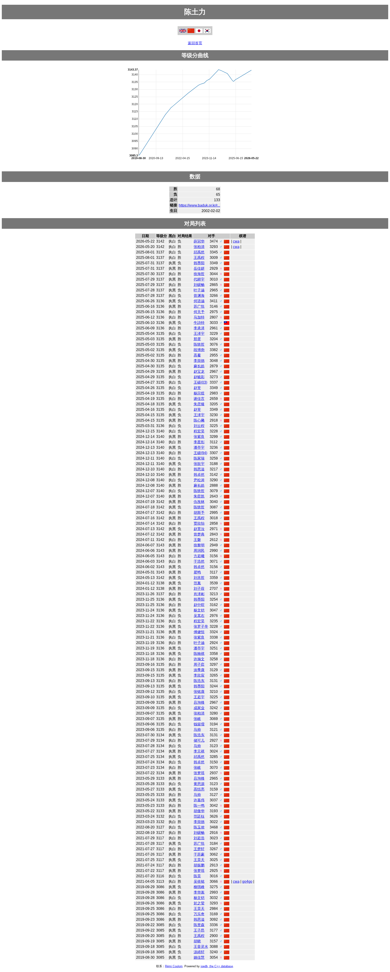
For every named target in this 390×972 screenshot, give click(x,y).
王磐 (197, 540)
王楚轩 (199, 849)
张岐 (197, 719)
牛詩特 (199, 323)
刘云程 (199, 426)
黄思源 (199, 784)
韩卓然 (199, 475)
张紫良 (199, 437)
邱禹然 (199, 252)
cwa (236, 241)
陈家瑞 (199, 458)
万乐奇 (199, 914)
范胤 (197, 583)
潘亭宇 (199, 447)
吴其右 (199, 616)
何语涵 (199, 301)
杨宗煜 (199, 393)
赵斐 (197, 388)
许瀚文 (199, 659)
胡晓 (197, 941)
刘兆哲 (199, 578)
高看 (197, 355)
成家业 (199, 708)
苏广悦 (199, 306)
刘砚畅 (199, 285)
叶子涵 (199, 290)
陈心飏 (199, 420)
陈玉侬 (199, 827)
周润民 (199, 550)
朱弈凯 (199, 496)
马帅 (197, 729)
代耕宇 (199, 279)
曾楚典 (199, 534)
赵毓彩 (199, 377)
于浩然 (199, 561)
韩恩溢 (199, 469)
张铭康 (199, 692)
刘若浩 (199, 838)
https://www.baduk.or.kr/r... (199, 205)
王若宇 (199, 697)
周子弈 (199, 664)
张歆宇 (199, 464)
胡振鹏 (199, 865)
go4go (247, 881)
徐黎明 (199, 545)
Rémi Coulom (174, 966)
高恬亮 (199, 789)
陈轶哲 (199, 344)
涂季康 (199, 670)
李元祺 (199, 751)
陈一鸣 (199, 805)
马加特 (199, 317)
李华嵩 (199, 892)
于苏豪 (199, 854)
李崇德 (199, 361)
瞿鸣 (197, 572)
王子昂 (199, 930)
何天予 (199, 312)
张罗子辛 (201, 626)
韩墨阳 (199, 263)
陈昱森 (199, 925)
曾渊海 (199, 295)
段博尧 (199, 350)
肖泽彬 (199, 594)
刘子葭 (199, 588)
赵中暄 (199, 605)
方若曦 (199, 556)
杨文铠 (199, 610)
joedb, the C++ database (217, 966)
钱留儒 (199, 724)
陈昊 (197, 876)
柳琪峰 (199, 887)
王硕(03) (200, 382)
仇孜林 (199, 502)
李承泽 (199, 328)
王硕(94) (200, 453)
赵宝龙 (199, 371)
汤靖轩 (199, 952)
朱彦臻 (199, 404)
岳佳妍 (199, 268)
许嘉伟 (199, 800)
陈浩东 (199, 681)
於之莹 (199, 903)
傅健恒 (199, 632)
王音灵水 (201, 946)
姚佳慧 (199, 957)
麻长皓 (199, 366)
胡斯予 (199, 512)
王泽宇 (199, 333)
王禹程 (199, 258)
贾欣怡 (199, 523)
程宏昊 (199, 431)
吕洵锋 (199, 702)
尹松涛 (199, 480)
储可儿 (199, 740)
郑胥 (197, 339)
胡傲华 (199, 811)
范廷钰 (199, 816)
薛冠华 (199, 241)
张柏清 (199, 247)
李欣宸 (199, 675)
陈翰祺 (199, 654)
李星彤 (199, 442)
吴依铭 (199, 881)
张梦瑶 (199, 773)
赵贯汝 (199, 529)
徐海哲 (199, 274)
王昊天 (199, 860)
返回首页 (195, 43)
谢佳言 (199, 399)
